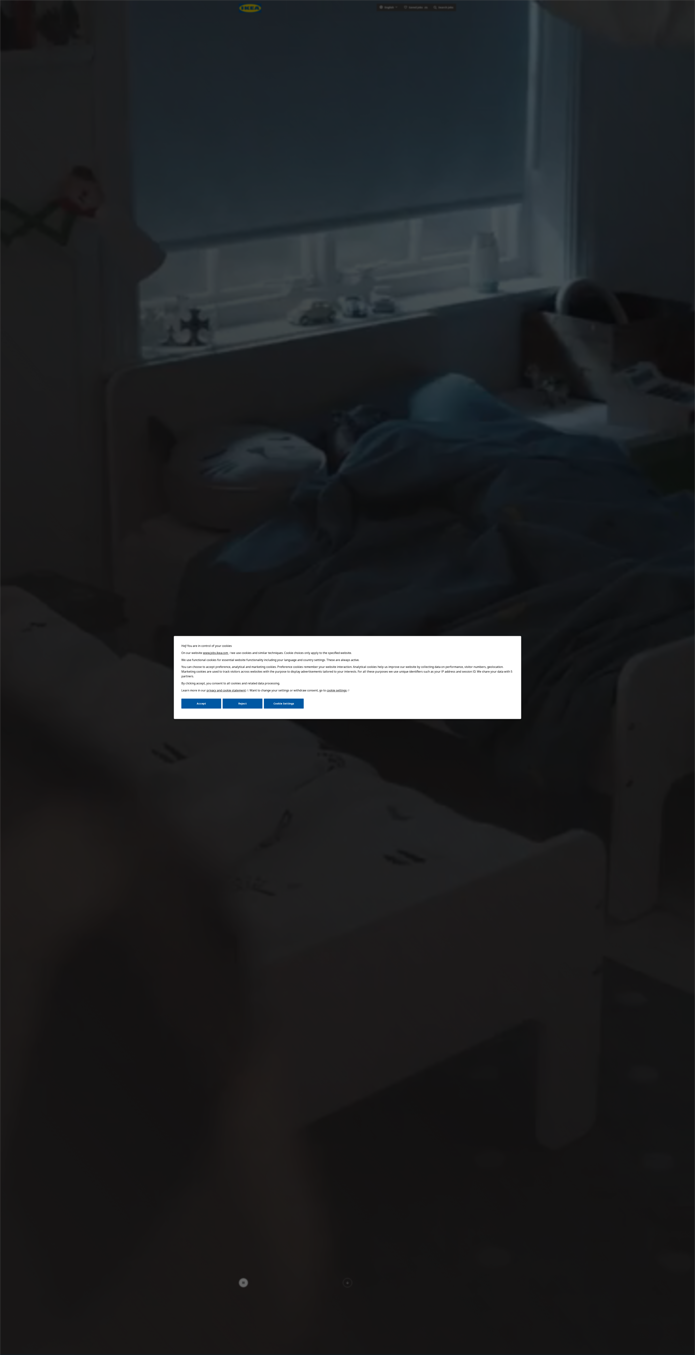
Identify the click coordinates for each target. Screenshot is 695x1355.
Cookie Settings (283, 703)
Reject (242, 703)
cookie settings (337, 690)
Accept (201, 703)
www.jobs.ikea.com (216, 653)
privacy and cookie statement (226, 690)
